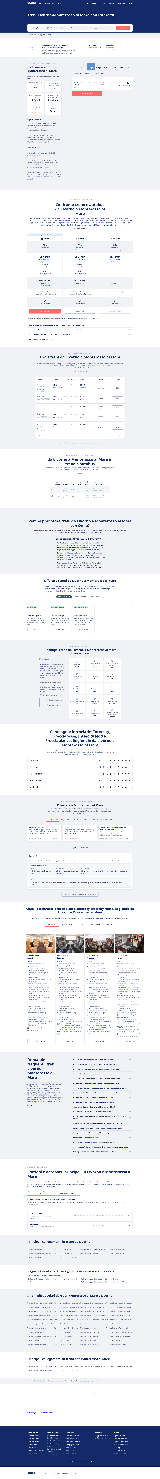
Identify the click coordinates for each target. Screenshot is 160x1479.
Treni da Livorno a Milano (89, 1253)
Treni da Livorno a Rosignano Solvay (66, 1257)
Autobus (47, 3)
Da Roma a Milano (120, 1439)
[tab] (82, 73)
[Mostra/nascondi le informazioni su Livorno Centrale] (129, 1216)
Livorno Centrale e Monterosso (95, 1182)
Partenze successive (114, 436)
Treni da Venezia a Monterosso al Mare (93, 1303)
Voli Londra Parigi (72, 1439)
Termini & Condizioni (60, 1473)
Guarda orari (36, 113)
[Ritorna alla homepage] (33, 3)
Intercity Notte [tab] (94, 924)
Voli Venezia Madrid (73, 1436)
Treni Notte (32, 1448)
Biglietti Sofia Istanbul (122, 1442)
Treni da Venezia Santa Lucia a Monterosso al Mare (98, 1316)
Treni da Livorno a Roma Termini (117, 1328)
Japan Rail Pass (119, 1436)
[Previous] (51, 483)
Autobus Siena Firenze (55, 1441)
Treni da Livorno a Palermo (36, 1345)
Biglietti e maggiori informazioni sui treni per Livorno (99, 1279)
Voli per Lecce (71, 1448)
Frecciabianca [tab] (67, 924)
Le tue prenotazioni (108, 3)
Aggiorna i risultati (79, 371)
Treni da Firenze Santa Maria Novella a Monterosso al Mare (127, 1311)
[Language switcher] (95, 3)
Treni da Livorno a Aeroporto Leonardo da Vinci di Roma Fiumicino (103, 1249)
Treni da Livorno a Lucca (35, 1257)
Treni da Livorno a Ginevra (89, 1340)
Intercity (117, 1448)
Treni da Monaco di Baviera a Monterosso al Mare (71, 1311)
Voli (53, 3)
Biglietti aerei (71, 1432)
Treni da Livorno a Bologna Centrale (39, 1336)
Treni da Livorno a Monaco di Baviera (119, 1332)
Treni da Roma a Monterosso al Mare (67, 1303)
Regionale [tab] (109, 924)
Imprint (47, 1473)
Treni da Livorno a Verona (89, 1336)
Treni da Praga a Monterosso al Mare (93, 1320)
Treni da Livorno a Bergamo (116, 1345)
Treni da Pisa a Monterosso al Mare (66, 1324)
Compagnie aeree (72, 1445)
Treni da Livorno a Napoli (62, 1249)
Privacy (73, 1473)
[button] (76, 28)
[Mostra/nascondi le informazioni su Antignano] (129, 1225)
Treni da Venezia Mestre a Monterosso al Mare (122, 1316)
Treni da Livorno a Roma (35, 1249)
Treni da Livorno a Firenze (63, 1253)
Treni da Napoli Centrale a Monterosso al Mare (70, 1316)
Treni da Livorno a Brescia (89, 1345)
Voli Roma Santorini (73, 1442)
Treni (40, 3)
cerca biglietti (35, 90)
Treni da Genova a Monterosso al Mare (67, 1320)
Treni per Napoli (34, 1439)
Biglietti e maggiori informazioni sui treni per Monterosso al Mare (104, 1282)
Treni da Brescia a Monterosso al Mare (119, 1320)
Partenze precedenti (46, 436)
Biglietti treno (33, 1432)
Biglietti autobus (53, 1432)
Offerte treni (32, 1445)
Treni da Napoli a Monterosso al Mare (40, 1307)
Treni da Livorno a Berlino (63, 1336)
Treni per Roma (33, 1442)
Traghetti (59, 3)
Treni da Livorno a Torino (115, 1249)
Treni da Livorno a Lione (62, 1340)
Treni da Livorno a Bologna (89, 1332)
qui (100, 443)
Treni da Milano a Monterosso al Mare (40, 1303)
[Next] (129, 67)
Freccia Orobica (33, 1436)
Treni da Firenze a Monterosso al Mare (93, 1307)
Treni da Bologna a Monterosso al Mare (41, 1311)
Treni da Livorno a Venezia (36, 1328)
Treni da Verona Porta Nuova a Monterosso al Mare (45, 1316)
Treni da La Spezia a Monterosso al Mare (68, 1371)
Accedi (131, 3)
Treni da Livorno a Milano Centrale (39, 1253)
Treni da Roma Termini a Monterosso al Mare (69, 1307)
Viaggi (116, 1432)
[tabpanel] (80, 617)
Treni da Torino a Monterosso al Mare (119, 1307)
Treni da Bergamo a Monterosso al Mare (41, 1324)
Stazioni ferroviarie (121, 1445)
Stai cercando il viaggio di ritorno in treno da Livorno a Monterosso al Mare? (52, 1280)
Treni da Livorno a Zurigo (36, 1340)
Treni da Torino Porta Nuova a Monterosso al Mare (45, 1320)
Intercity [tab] (81, 924)
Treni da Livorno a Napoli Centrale (118, 1336)
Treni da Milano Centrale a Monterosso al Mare (122, 1303)
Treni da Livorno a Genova (115, 1253)
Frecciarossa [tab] (52, 924)
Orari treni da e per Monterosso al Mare (54, 1381)
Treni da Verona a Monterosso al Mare (93, 1311)
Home (29, 1381)
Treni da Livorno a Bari (114, 1340)
